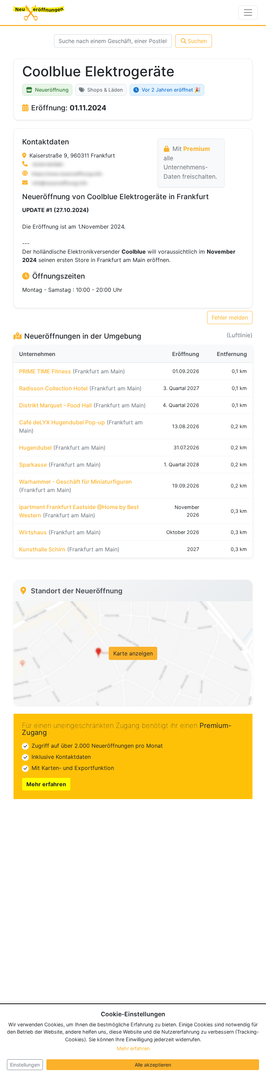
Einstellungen (25, 1065)
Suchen (197, 40)
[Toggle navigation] (248, 12)
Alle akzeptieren (153, 1065)
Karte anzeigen (133, 653)
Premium (196, 148)
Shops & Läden (105, 90)
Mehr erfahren (46, 784)
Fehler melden (230, 317)
